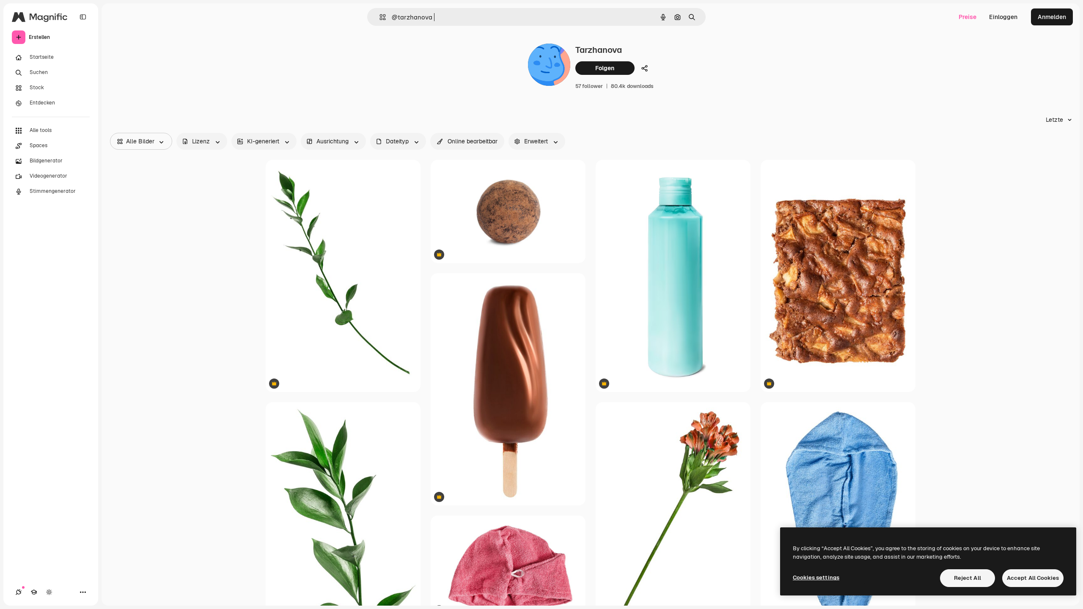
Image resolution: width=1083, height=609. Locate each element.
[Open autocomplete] (379, 17)
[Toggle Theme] (49, 592)
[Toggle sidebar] (83, 17)
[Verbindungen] (18, 592)
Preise (967, 17)
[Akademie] (34, 592)
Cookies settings (816, 577)
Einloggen (1003, 17)
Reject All (967, 578)
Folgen (604, 68)
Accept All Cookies (1033, 578)
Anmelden (1052, 17)
